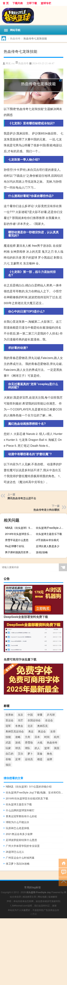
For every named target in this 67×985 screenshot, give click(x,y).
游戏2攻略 (42, 552)
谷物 (8, 759)
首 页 (6, 3)
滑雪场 (29, 742)
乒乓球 (51, 714)
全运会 (49, 720)
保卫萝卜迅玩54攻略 (18, 863)
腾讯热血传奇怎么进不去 (21, 498)
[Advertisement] (33, 951)
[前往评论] (63, 872)
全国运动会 (34, 720)
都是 (39, 759)
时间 (47, 737)
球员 (17, 748)
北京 (30, 726)
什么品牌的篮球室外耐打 (20, 810)
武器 (8, 742)
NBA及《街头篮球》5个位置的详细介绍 (20, 528)
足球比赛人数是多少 (47, 546)
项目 (8, 764)
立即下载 (32, 3)
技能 (8, 737)
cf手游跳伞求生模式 (47, 540)
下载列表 (17, 3)
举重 (39, 714)
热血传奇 (15, 38)
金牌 (49, 759)
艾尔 (20, 753)
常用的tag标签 (32, 887)
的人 (37, 748)
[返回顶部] (63, 881)
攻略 (17, 737)
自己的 (9, 753)
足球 (17, 759)
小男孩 (33, 913)
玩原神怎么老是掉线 (17, 828)
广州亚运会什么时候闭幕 (20, 857)
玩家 (8, 748)
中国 (30, 714)
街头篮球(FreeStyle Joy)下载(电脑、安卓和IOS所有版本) (51, 528)
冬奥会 (19, 726)
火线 (39, 742)
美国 (56, 748)
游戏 (17, 742)
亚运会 (9, 720)
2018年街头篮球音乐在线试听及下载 (20, 534)
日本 (37, 737)
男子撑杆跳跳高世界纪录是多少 (20, 552)
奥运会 (42, 731)
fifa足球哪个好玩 (14, 546)
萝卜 (30, 753)
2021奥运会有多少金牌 (19, 834)
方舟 (27, 737)
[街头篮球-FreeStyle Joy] (33, 15)
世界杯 (9, 714)
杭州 (56, 737)
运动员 (29, 759)
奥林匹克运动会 (15, 731)
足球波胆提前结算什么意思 (21, 840)
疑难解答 (52, 896)
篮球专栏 (46, 3)
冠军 (8, 726)
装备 (39, 753)
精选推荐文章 (29, 896)
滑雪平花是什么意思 (16, 540)
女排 (52, 731)
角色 (49, 753)
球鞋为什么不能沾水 (17, 822)
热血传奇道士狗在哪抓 (47, 509)
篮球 (47, 748)
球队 (27, 748)
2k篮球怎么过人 (15, 851)
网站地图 (42, 896)
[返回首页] (63, 863)
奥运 (31, 731)
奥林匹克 (42, 726)
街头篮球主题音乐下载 (49, 534)
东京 (20, 714)
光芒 (20, 720)
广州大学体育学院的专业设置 (23, 846)
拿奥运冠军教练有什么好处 (21, 816)
